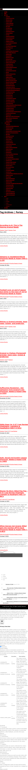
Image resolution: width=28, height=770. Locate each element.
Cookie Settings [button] (3, 619)
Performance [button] (3, 735)
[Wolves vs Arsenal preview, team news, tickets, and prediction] (3, 318)
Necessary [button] (2, 645)
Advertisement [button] (3, 752)
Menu (1, 9)
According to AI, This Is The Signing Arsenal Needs (11, 226)
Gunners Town (3, 230)
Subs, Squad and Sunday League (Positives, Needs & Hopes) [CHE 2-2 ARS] (13, 459)
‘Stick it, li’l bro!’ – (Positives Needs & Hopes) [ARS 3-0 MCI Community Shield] (14, 593)
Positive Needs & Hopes (16, 263)
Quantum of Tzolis (9, 584)
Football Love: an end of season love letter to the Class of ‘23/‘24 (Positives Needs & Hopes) (13, 292)
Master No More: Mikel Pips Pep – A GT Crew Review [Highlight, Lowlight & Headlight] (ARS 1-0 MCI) (14, 493)
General (11, 359)
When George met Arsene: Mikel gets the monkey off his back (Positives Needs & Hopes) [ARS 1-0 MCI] (14, 528)
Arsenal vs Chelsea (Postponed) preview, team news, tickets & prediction (13, 355)
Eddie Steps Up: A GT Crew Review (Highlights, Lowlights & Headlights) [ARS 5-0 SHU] (14, 426)
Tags (4, 579)
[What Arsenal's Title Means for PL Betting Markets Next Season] (4, 601)
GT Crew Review (13, 431)
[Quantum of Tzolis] (4, 584)
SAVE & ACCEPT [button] (4, 769)
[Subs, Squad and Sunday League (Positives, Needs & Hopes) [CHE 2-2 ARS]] (3, 454)
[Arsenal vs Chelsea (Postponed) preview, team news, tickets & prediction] (3, 350)
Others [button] (1, 761)
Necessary (4, 646)
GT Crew (2, 499)
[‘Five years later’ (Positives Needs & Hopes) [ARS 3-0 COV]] (4, 588)
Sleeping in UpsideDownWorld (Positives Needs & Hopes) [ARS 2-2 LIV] (14, 258)
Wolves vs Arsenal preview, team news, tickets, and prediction (13, 322)
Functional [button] (2, 725)
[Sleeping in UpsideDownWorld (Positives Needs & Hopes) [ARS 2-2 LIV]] (3, 253)
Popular (4, 576)
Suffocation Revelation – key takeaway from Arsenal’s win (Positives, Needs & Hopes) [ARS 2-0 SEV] (13, 390)
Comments (5, 578)
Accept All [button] (10, 619)
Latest (4, 574)
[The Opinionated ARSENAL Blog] (14, 7)
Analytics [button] (2, 742)
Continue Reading (4, 245)
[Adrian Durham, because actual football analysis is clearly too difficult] (4, 597)
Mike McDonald (4, 263)
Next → (5, 551)
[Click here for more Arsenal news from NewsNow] (11, 555)
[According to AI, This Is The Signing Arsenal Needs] (3, 222)
